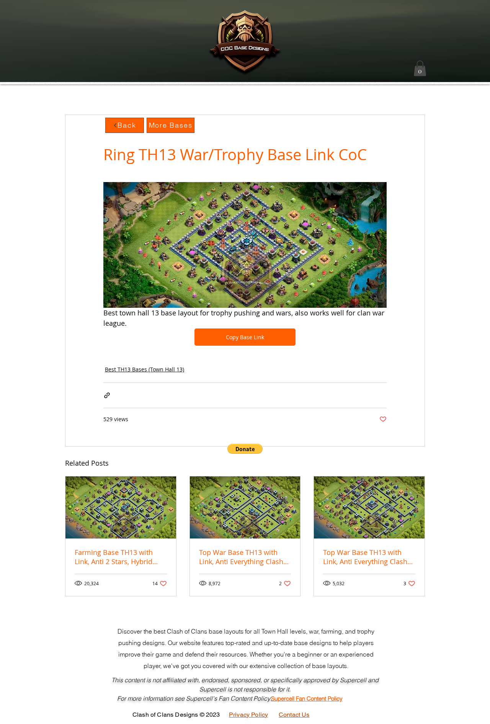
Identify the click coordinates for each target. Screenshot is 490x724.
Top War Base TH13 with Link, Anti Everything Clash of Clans (241, 557)
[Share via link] (107, 395)
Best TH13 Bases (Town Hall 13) (144, 369)
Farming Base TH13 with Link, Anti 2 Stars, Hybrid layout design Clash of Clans (120, 557)
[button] (419, 68)
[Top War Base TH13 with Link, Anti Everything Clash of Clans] (245, 507)
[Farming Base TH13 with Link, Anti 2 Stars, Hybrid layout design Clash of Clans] (120, 507)
